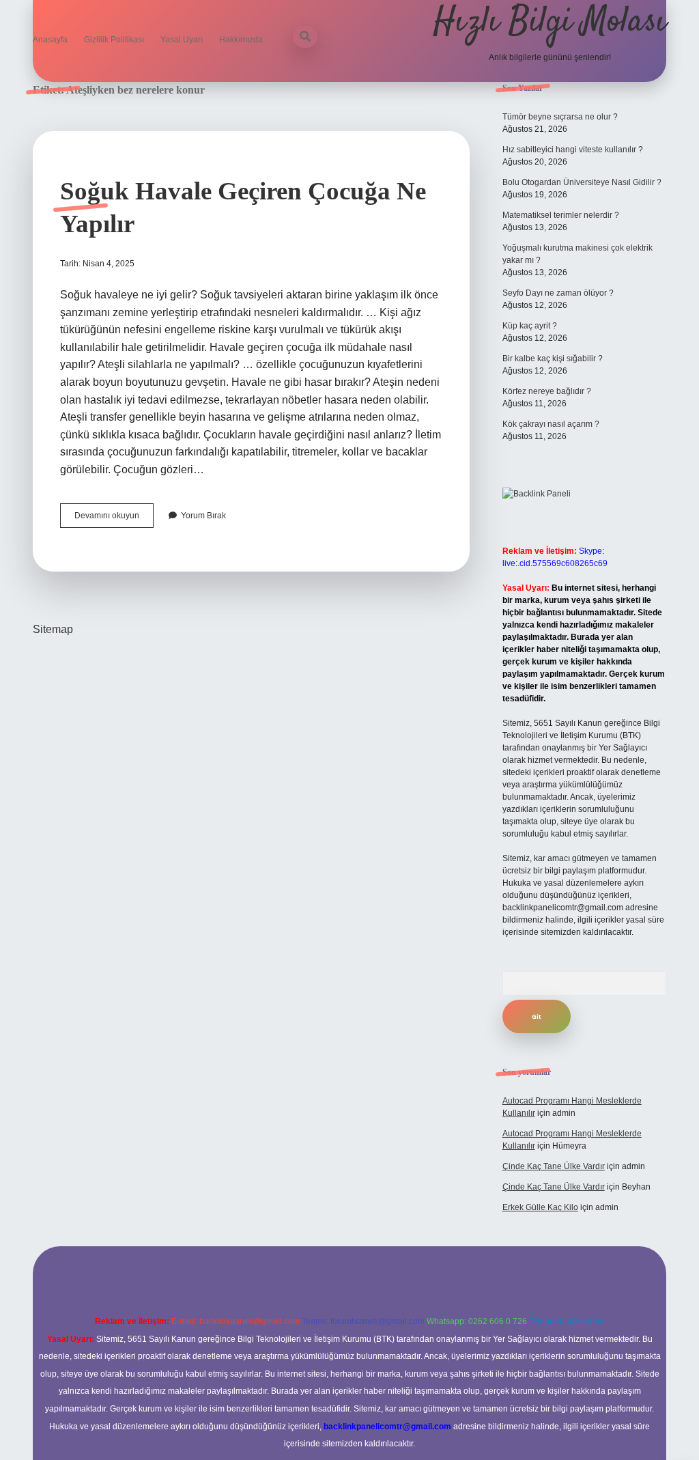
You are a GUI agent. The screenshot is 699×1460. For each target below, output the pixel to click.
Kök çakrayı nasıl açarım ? (550, 424)
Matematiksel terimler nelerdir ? (560, 215)
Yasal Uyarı (181, 39)
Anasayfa (50, 39)
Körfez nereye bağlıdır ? (546, 391)
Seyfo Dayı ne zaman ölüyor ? (558, 293)
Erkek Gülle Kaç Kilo (540, 1207)
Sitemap (53, 629)
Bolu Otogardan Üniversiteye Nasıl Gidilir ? (581, 182)
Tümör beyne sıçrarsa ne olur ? (560, 117)
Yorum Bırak (203, 515)
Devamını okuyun (114, 519)
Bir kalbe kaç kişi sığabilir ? (552, 358)
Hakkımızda (241, 39)
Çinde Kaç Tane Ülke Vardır (553, 1166)
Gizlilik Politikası (114, 39)
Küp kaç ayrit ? (529, 326)
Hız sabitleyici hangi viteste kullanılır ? (572, 149)
